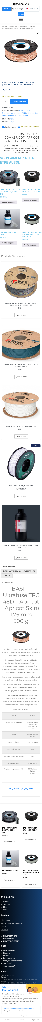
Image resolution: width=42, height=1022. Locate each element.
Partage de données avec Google (14, 1011)
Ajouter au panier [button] (8, 202)
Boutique (4, 930)
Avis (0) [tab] (6, 576)
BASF (12, 122)
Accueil (4, 26)
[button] (38, 33)
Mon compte (6, 920)
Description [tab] (9, 566)
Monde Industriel (22, 116)
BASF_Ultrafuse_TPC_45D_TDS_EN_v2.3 (21, 789)
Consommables (12, 26)
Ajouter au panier (19, 101)
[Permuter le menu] (21, 19)
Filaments (21, 26)
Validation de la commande (11, 923)
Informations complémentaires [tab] (19, 571)
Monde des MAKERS (19, 113)
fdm (12, 119)
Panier (3, 927)
